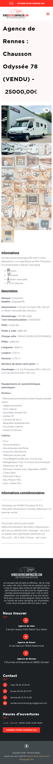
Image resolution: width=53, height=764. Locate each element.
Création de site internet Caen (38, 756)
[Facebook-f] (26, 746)
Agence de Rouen (26, 642)
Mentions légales (33, 753)
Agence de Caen (26, 626)
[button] (48, 14)
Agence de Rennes (26, 659)
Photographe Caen (26, 759)
